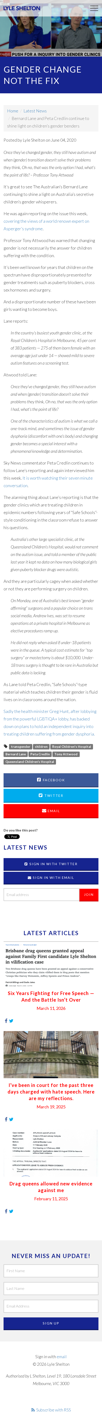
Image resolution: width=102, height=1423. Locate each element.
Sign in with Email (53, 878)
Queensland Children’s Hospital (29, 762)
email (62, 1356)
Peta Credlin (40, 754)
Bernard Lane (15, 754)
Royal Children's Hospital (71, 747)
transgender (20, 747)
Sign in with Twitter (53, 864)
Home (12, 110)
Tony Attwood (66, 754)
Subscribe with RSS (53, 1409)
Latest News (35, 110)
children (41, 747)
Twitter (53, 796)
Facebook (53, 780)
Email (53, 811)
